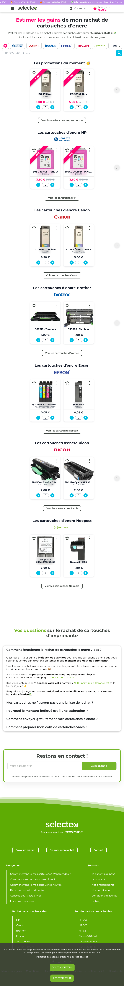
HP (18, 919)
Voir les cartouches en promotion (62, 120)
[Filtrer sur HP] (17, 46)
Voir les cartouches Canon (62, 275)
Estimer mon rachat (62, 850)
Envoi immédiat (26, 850)
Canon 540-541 (88, 936)
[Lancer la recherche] (119, 53)
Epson (20, 936)
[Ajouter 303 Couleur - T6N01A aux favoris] (34, 150)
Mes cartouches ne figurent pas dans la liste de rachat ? (49, 702)
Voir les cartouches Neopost (62, 585)
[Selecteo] (62, 816)
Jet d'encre (23, 941)
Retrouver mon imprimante (27, 890)
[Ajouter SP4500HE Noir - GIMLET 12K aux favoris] (34, 460)
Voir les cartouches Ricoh (62, 508)
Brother (21, 930)
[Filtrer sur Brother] (50, 46)
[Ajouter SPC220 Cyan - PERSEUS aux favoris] (67, 460)
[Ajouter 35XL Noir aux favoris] (67, 383)
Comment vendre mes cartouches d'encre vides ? (40, 874)
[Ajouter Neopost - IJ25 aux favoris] (67, 538)
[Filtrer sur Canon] (34, 46)
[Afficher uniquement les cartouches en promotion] (5, 46)
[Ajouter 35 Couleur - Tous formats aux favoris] (34, 383)
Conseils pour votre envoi (25, 895)
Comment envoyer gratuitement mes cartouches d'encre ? (52, 719)
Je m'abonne (99, 765)
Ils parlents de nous (103, 874)
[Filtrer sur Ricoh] (83, 46)
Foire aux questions (22, 901)
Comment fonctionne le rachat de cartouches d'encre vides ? (54, 650)
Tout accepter (62, 967)
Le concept (98, 879)
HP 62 (82, 930)
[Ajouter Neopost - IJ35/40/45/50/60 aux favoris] (34, 538)
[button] (78, 8)
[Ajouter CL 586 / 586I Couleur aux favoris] (67, 227)
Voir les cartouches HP (62, 197)
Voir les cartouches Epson (62, 430)
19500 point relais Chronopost (91, 683)
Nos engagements (103, 884)
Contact (98, 850)
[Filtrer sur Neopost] (99, 46)
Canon (20, 925)
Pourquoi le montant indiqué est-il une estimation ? (47, 711)
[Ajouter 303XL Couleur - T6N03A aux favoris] (67, 150)
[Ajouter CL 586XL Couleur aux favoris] (34, 227)
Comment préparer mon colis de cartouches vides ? (46, 727)
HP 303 (83, 925)
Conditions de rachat (104, 895)
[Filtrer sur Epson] (66, 46)
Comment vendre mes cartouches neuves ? (37, 884)
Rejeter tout (62, 978)
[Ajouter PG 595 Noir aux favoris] (34, 72)
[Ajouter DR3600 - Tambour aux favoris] (67, 305)
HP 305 (83, 919)
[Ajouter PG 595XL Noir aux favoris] (67, 72)
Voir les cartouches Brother (62, 353)
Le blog (96, 901)
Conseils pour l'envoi (61, 677)
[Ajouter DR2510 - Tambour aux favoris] (34, 305)
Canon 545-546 (88, 941)
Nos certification (101, 890)
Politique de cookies (47, 956)
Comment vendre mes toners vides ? (32, 879)
